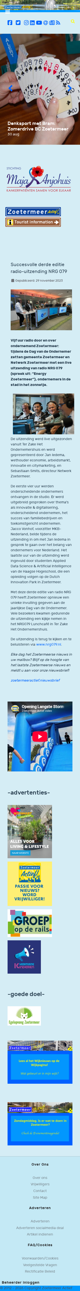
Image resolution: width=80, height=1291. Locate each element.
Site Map (40, 1198)
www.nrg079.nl (48, 645)
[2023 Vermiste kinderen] (24, 957)
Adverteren (40, 1221)
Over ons (40, 1178)
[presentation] (10, 89)
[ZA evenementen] (40, 1124)
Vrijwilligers (40, 1184)
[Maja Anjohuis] (38, 179)
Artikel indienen (40, 1234)
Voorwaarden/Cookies (40, 1258)
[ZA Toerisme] (33, 217)
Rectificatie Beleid (40, 1271)
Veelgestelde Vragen (40, 1265)
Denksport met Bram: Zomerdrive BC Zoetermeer (38, 126)
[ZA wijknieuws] (40, 1062)
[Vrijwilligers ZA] (30, 884)
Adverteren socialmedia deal (40, 1228)
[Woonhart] (30, 831)
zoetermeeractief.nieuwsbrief (35, 680)
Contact (40, 1191)
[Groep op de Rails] (30, 923)
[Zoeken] (73, 21)
